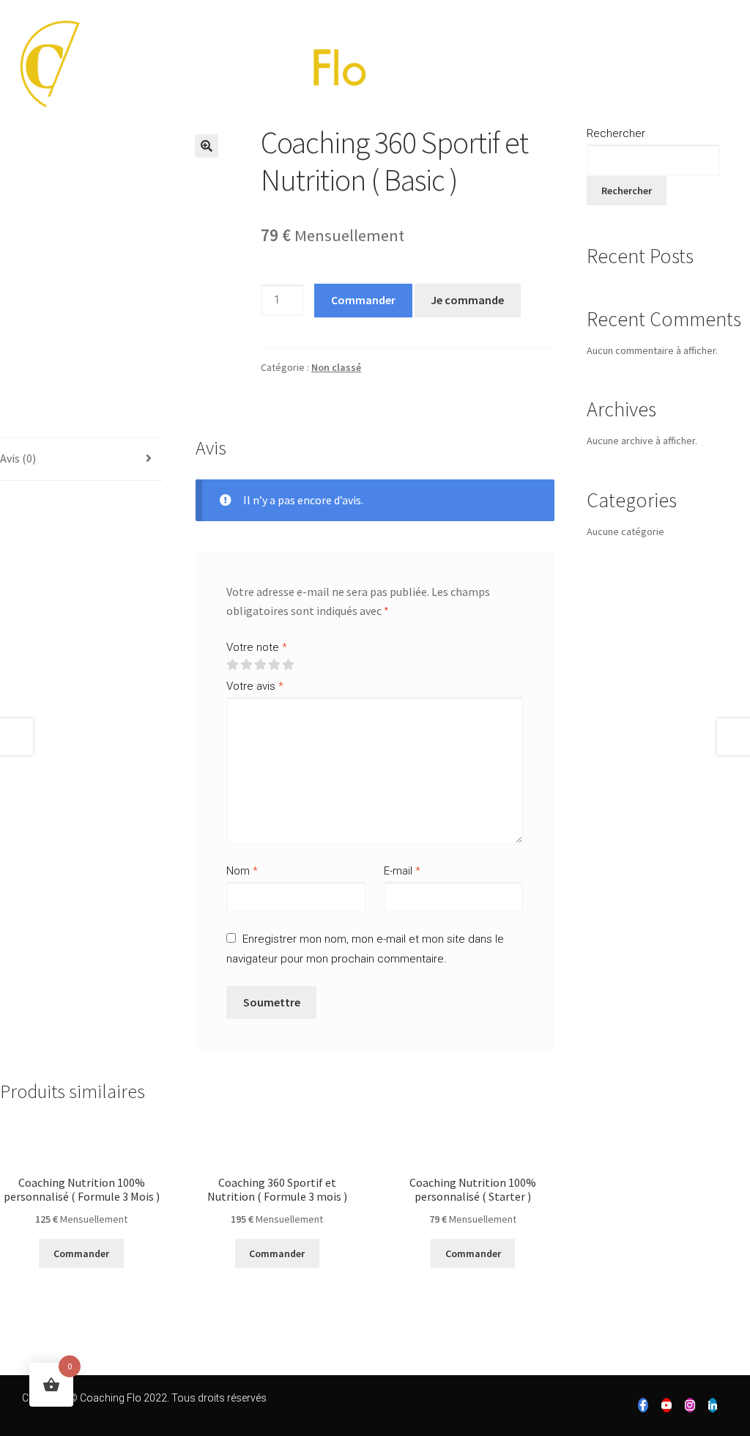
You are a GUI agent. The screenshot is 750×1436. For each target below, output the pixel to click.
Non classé (336, 367)
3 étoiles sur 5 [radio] (260, 665)
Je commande (467, 299)
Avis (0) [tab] (18, 458)
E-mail (402, 870)
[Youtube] (666, 1405)
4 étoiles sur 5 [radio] (274, 665)
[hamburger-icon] (726, 69)
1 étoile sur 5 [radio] (232, 665)
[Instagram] (690, 1405)
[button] (206, 146)
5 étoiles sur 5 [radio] (288, 665)
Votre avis (254, 686)
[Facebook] (643, 1405)
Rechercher (616, 133)
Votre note (256, 647)
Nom (242, 870)
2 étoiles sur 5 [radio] (246, 665)
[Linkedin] (712, 1405)
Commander (363, 299)
